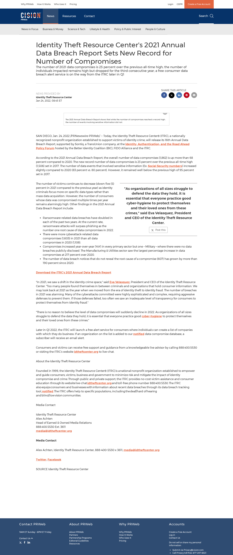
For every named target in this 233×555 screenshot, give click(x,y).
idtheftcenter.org (86, 358)
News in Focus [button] (29, 29)
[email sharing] (194, 95)
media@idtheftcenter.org (54, 437)
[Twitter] (21, 542)
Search (203, 16)
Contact (89, 16)
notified (138, 340)
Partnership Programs (80, 538)
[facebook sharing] (164, 95)
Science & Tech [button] (76, 29)
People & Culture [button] (155, 29)
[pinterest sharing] (187, 95)
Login (170, 4)
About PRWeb (76, 532)
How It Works (44, 4)
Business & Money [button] (53, 29)
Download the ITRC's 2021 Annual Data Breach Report (73, 279)
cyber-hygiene (152, 323)
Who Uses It (60, 4)
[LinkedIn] (29, 542)
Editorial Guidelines (79, 540)
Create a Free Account (199, 4)
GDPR (180, 4)
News (50, 16)
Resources (69, 16)
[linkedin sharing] (179, 95)
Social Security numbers (165, 172)
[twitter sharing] (171, 95)
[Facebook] (24, 542)
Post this (160, 236)
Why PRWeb (27, 4)
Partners (73, 535)
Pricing (73, 4)
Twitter (41, 466)
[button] (116, 116)
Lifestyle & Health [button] (100, 29)
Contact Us (25, 538)
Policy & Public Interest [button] (127, 29)
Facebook (54, 466)
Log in (172, 535)
